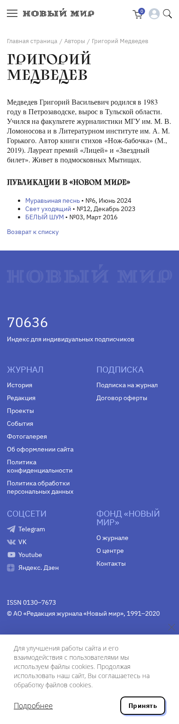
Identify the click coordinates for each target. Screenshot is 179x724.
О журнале (112, 538)
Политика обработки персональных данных (40, 487)
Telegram (31, 529)
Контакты (111, 563)
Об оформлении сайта (40, 449)
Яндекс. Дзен (38, 567)
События (20, 423)
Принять (143, 706)
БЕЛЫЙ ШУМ (44, 217)
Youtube (30, 555)
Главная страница (32, 41)
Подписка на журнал (127, 385)
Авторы (74, 41)
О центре (110, 550)
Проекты (20, 411)
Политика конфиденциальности (40, 466)
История (19, 385)
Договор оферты (121, 398)
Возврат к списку (33, 232)
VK (22, 542)
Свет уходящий (48, 209)
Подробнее (33, 705)
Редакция (21, 398)
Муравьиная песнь (52, 200)
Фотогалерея (27, 436)
